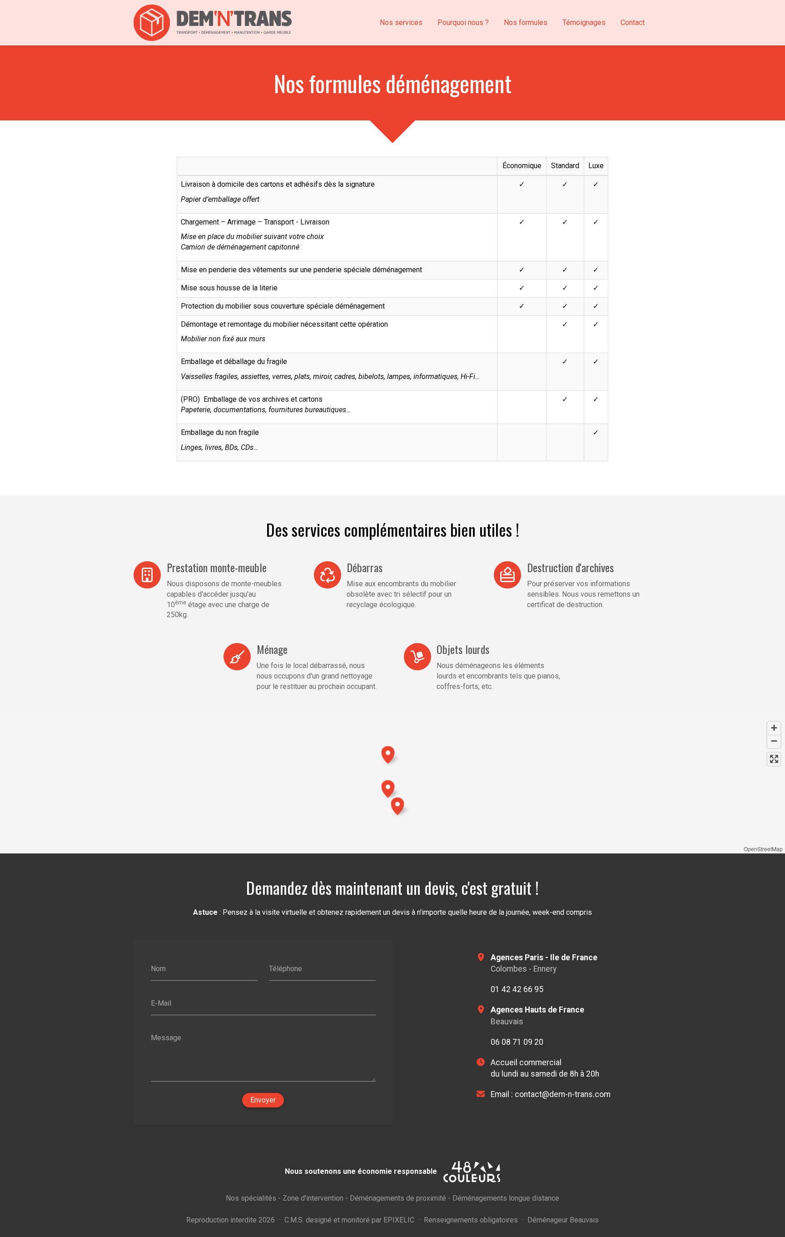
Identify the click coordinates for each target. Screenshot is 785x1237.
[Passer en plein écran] (773, 759)
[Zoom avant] (773, 728)
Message (166, 1037)
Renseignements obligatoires (471, 1220)
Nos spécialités (251, 1198)
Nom (158, 968)
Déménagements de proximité (398, 1198)
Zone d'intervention (313, 1198)
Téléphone (285, 968)
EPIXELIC (398, 1220)
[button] (397, 805)
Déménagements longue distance (505, 1198)
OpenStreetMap (763, 849)
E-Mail (161, 1003)
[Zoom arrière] (773, 741)
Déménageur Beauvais (563, 1220)
